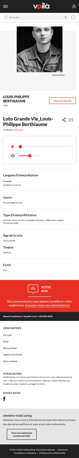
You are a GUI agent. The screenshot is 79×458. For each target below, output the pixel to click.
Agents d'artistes (12, 354)
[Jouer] (12, 146)
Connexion (62, 449)
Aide (5, 341)
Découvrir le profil (62, 100)
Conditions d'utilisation (25, 453)
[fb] (4, 399)
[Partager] (64, 120)
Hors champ (10, 361)
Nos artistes (10, 348)
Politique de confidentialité (52, 453)
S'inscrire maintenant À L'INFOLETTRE (21, 434)
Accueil (7, 335)
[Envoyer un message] (71, 120)
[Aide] (73, 17)
